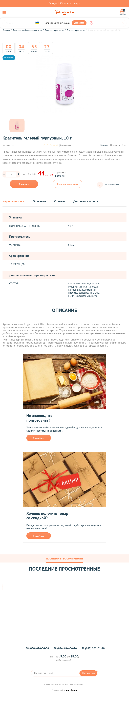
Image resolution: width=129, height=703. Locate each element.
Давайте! (79, 22)
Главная (6, 30)
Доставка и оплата (85, 201)
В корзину (24, 184)
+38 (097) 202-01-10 (92, 648)
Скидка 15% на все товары (64, 3)
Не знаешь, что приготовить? (39, 418)
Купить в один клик (67, 184)
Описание (39, 201)
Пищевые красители (54, 30)
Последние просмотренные (64, 558)
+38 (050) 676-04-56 (36, 648)
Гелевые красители (76, 30)
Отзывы (59, 201)
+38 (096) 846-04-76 (64, 648)
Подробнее (38, 438)
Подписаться (88, 673)
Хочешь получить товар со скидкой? (47, 516)
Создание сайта (59, 690)
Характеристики (13, 201)
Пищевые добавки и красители (27, 30)
